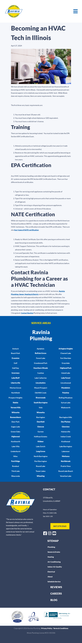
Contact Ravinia (27, 313)
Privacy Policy (46, 628)
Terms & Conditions (60, 628)
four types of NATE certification (26, 230)
